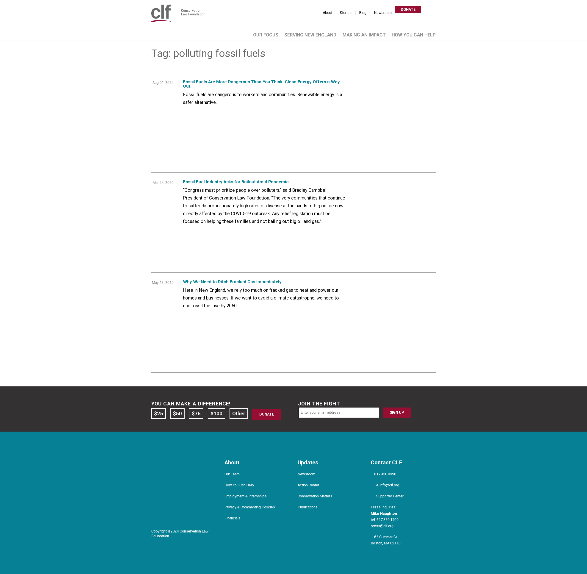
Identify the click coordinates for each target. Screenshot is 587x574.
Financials (232, 518)
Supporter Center (390, 496)
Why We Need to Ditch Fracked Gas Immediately (232, 282)
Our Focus (265, 35)
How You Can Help (414, 35)
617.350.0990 (385, 474)
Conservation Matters (315, 496)
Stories (346, 13)
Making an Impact (364, 35)
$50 (177, 413)
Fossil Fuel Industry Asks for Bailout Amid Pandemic (236, 182)
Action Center (308, 485)
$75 (196, 413)
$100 (216, 413)
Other (238, 413)
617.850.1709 (388, 520)
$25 (158, 413)
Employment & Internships (245, 496)
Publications (308, 507)
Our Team (232, 474)
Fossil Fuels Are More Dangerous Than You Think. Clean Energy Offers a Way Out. (261, 84)
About (327, 13)
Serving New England (310, 35)
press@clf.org (382, 526)
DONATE (408, 10)
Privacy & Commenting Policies (249, 507)
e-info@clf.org (387, 485)
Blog (362, 13)
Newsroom (383, 13)
